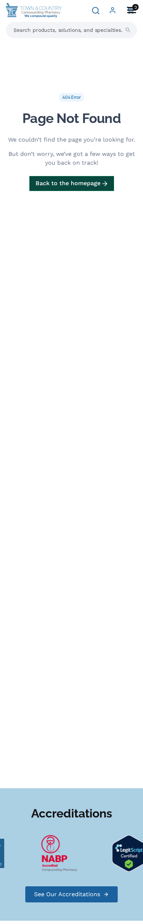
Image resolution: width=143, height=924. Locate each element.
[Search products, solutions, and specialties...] (128, 30)
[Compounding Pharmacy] (58, 852)
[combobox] (71, 30)
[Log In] (112, 10)
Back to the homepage (69, 183)
